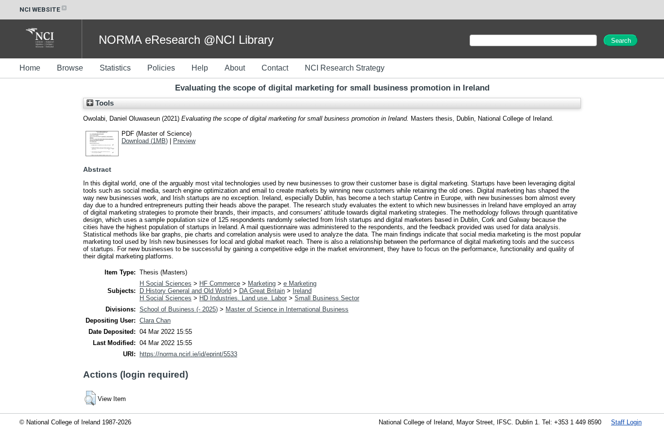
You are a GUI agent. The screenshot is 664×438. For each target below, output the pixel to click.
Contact (275, 68)
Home (29, 68)
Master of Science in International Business (287, 309)
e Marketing (299, 283)
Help (200, 68)
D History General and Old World (185, 290)
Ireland (302, 290)
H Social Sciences (166, 283)
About (235, 68)
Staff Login (626, 422)
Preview (184, 141)
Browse (70, 68)
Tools (103, 103)
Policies (161, 68)
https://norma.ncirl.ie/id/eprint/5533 (188, 354)
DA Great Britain (262, 290)
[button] (90, 398)
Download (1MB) (145, 141)
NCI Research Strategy (344, 68)
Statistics (115, 68)
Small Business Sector (327, 298)
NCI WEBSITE (39, 9)
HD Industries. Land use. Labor (243, 298)
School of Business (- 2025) (179, 309)
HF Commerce (219, 283)
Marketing (262, 283)
